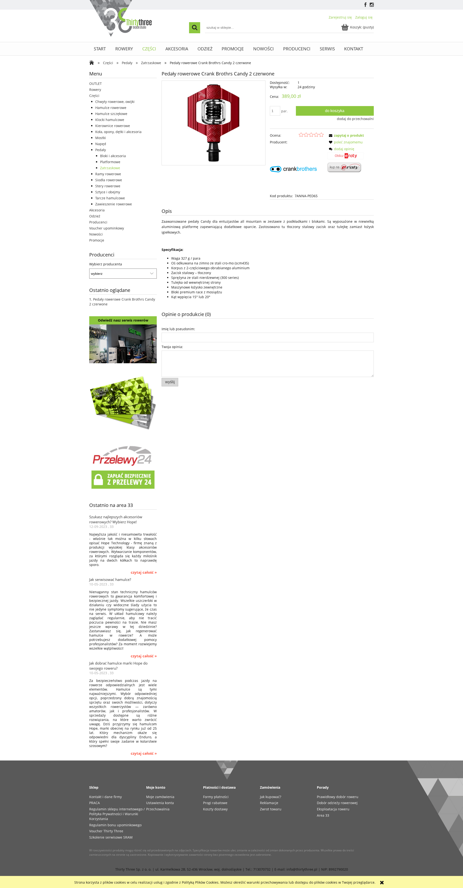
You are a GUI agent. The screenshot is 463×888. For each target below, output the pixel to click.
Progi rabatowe (215, 803)
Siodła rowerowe (108, 180)
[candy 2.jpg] (213, 123)
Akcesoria (97, 210)
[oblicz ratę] (345, 157)
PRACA (94, 803)
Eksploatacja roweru (333, 809)
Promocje (96, 240)
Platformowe (110, 162)
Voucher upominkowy (106, 228)
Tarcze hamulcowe (110, 198)
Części (94, 95)
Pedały (100, 150)
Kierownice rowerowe (112, 125)
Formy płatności (216, 796)
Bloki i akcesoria (113, 156)
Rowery (95, 89)
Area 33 (323, 815)
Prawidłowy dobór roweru (337, 796)
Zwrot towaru (270, 809)
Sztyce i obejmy (107, 192)
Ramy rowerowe (108, 174)
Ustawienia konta (160, 803)
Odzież (94, 216)
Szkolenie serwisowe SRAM (111, 837)
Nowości (96, 234)
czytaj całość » (144, 572)
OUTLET (95, 83)
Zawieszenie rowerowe (113, 204)
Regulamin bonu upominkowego (115, 825)
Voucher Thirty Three (106, 831)
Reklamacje (269, 803)
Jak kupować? (270, 796)
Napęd (100, 143)
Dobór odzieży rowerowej (337, 803)
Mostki (100, 137)
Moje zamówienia (160, 796)
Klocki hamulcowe (109, 119)
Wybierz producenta (105, 264)
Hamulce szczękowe (111, 113)
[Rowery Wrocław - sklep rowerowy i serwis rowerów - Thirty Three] (92, 63)
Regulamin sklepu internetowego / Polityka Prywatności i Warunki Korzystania (117, 814)
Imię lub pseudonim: (178, 329)
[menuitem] (100, 49)
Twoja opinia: (172, 346)
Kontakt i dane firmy (105, 796)
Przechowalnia (158, 809)
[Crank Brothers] (293, 168)
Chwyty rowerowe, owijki (115, 101)
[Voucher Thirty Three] (123, 402)
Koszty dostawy (215, 809)
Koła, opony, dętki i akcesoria (118, 131)
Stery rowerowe (107, 186)
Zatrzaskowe (110, 168)
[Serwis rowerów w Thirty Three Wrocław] (123, 343)
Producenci (98, 222)
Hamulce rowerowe (110, 107)
